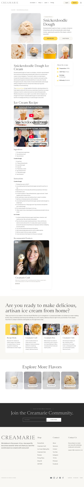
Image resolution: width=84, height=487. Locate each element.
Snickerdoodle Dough (22, 9)
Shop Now (66, 38)
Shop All (39, 461)
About (54, 443)
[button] (33, 2)
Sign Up (75, 2)
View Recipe (50, 38)
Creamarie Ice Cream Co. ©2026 (8, 477)
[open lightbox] (18, 51)
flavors (13, 9)
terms (81, 477)
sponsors (75, 477)
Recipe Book (40, 443)
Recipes (39, 455)
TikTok (55, 458)
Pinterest (55, 461)
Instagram (55, 455)
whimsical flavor (20, 88)
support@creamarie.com (75, 450)
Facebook (55, 464)
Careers (70, 477)
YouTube (55, 452)
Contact (55, 449)
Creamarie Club (41, 452)
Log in (66, 2)
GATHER (39, 464)
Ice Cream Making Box (43, 449)
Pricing (52, 2)
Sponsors (55, 446)
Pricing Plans (40, 458)
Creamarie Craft (41, 446)
